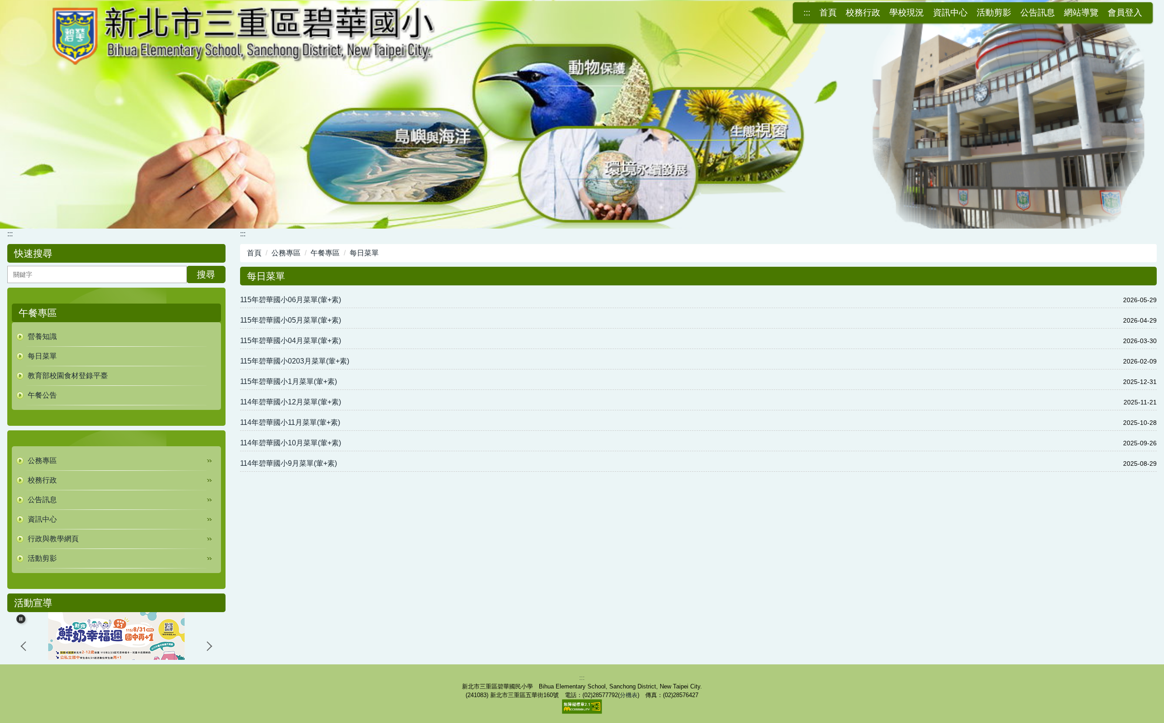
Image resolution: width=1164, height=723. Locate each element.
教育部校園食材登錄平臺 (68, 375)
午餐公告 (42, 395)
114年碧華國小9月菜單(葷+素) (288, 463)
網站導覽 (1081, 12)
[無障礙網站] (582, 706)
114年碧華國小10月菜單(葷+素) (290, 443)
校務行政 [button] (863, 12)
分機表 (628, 695)
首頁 (828, 12)
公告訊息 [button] (1037, 12)
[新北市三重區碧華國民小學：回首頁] (582, 113)
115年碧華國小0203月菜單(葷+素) (294, 361)
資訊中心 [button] (950, 12)
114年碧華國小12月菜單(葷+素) (290, 402)
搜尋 (206, 274)
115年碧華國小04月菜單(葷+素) (290, 340)
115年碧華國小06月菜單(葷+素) (290, 300)
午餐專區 (325, 253)
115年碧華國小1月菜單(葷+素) (288, 381)
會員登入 (1125, 12)
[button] (116, 461)
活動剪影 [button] (994, 12)
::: (806, 12)
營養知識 (42, 336)
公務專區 (286, 253)
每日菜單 (42, 356)
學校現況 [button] (906, 12)
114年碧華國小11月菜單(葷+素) (290, 422)
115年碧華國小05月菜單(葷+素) (290, 320)
